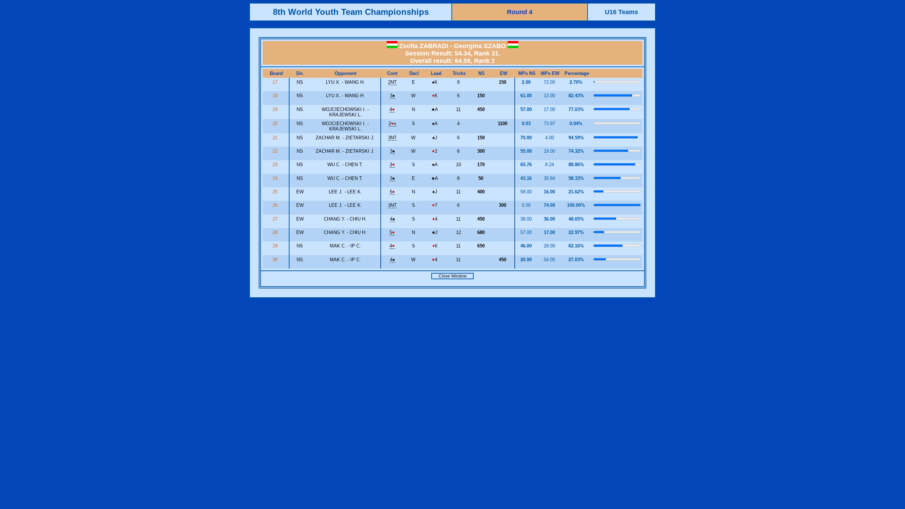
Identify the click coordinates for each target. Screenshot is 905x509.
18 (276, 95)
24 (276, 178)
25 (276, 191)
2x (392, 123)
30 (276, 259)
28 (276, 232)
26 (276, 205)
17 (276, 82)
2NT (392, 82)
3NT (392, 137)
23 (276, 164)
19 (276, 109)
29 (276, 245)
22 (276, 151)
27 (276, 219)
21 (276, 137)
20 (276, 123)
